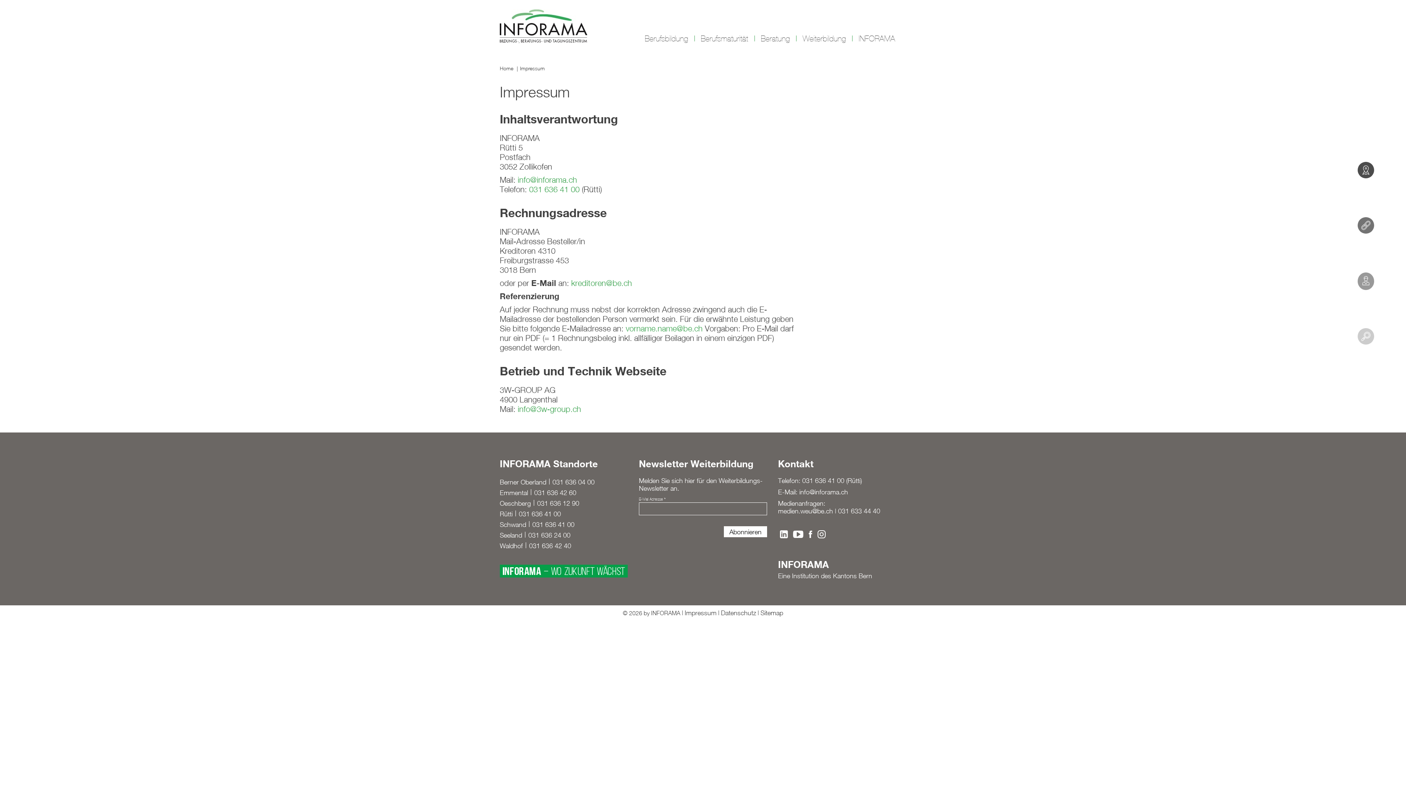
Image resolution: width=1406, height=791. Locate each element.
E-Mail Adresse (652, 499)
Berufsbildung (666, 38)
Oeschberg (515, 503)
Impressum (532, 68)
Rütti (506, 514)
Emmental (514, 493)
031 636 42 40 (550, 546)
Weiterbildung (824, 38)
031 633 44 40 (859, 511)
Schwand (513, 524)
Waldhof (511, 546)
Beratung (775, 38)
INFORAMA (877, 38)
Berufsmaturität (724, 38)
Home (506, 68)
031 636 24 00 (549, 535)
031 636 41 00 (554, 189)
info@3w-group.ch (549, 409)
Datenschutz (738, 613)
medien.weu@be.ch (805, 511)
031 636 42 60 (555, 493)
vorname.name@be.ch (664, 328)
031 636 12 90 (558, 503)
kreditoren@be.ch (601, 283)
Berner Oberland (523, 482)
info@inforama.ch (547, 180)
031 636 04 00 (574, 482)
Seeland (511, 535)
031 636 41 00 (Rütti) (832, 480)
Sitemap (771, 613)
